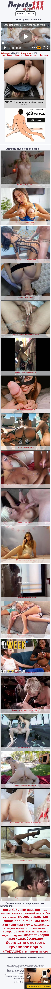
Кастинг (18, 55)
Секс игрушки (31, 55)
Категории (20, 13)
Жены (9, 55)
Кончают (44, 55)
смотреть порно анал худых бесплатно (28, 936)
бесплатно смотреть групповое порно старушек (24, 946)
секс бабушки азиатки (21, 910)
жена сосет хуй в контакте (35, 952)
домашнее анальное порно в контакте (31, 929)
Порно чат (30, 13)
